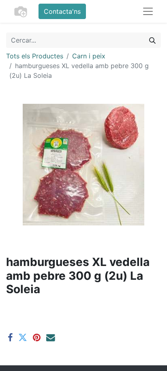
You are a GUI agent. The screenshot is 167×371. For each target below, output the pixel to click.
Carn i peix (88, 56)
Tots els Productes (34, 56)
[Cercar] (152, 40)
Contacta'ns (62, 11)
